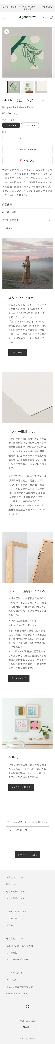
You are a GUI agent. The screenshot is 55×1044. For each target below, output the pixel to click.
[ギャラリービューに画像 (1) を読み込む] (13, 87)
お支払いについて (15, 877)
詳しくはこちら (18, 678)
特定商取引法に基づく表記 (19, 945)
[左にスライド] (3, 87)
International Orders (17, 993)
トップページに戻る (27, 854)
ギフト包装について (16, 898)
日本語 (26, 1027)
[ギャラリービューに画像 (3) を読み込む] (41, 87)
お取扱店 (10, 925)
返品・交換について (16, 891)
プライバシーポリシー (17, 959)
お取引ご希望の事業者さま (19, 986)
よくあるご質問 (14, 972)
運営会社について (15, 938)
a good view (30, 1039)
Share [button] (9, 228)
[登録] (45, 830)
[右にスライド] (51, 87)
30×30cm (11, 125)
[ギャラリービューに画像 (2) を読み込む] (27, 87)
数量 (4, 132)
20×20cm (30, 125)
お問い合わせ (13, 979)
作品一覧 (17, 352)
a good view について (17, 911)
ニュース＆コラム (15, 918)
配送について (13, 884)
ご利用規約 (11, 952)
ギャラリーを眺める (21, 787)
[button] (3, 17)
